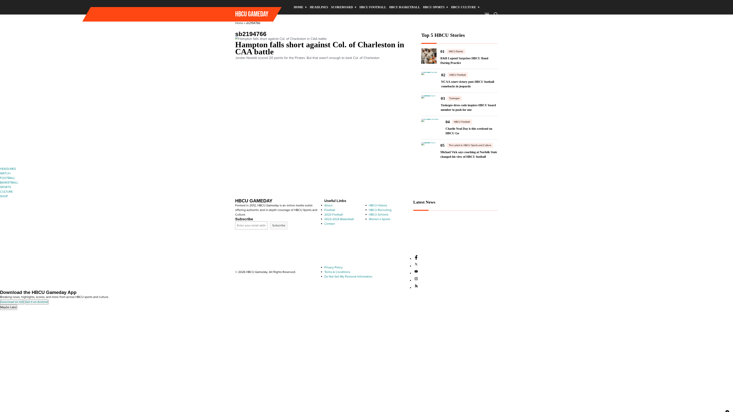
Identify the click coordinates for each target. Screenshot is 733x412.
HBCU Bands (456, 51)
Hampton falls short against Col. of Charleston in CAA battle (319, 48)
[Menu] (486, 14)
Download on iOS (12, 302)
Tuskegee (454, 98)
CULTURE (6, 192)
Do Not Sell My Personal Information (348, 276)
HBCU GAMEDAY (251, 14)
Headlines (319, 7)
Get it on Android (36, 302)
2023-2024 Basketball (339, 219)
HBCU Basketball (404, 7)
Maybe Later (8, 307)
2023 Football (333, 214)
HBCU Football (372, 7)
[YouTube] (416, 273)
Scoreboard (342, 7)
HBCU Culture (463, 7)
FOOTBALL (7, 178)
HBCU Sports (434, 7)
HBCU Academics (424, 247)
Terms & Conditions (337, 272)
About (328, 205)
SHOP (4, 196)
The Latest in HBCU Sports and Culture (470, 145)
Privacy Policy (333, 267)
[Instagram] (416, 280)
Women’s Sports (379, 219)
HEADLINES (8, 169)
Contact (329, 224)
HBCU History (378, 205)
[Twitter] (416, 266)
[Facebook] (416, 259)
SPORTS (5, 187)
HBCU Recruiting (380, 210)
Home (298, 7)
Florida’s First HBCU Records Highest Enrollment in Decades (453, 240)
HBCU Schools (378, 214)
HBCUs (470, 21)
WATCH (5, 173)
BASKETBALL (9, 182)
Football (329, 210)
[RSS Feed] (416, 288)
